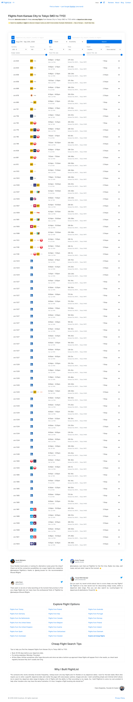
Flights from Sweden (55, 636)
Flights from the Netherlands (20, 618)
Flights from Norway (95, 618)
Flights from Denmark (95, 631)
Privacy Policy (120, 698)
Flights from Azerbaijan (18, 636)
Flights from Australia (95, 609)
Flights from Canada (55, 618)
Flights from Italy (54, 614)
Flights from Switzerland (56, 631)
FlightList (7, 2)
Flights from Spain (16, 631)
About (117, 2)
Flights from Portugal (95, 614)
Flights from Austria (55, 627)
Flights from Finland (95, 622)
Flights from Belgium (55, 622)
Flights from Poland (55, 609)
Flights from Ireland (95, 627)
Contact (128, 2)
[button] (119, 61)
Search (104, 42)
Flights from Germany (17, 614)
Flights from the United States (20, 622)
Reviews (111, 2)
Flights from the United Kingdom (21, 627)
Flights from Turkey (16, 609)
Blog (122, 2)
